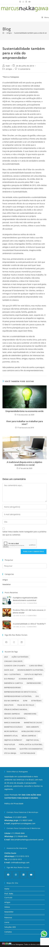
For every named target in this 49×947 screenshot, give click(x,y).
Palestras (8, 917)
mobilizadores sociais (30, 731)
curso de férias (35, 666)
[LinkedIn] (21, 642)
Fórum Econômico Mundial (15, 709)
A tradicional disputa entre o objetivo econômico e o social (24, 463)
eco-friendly (9, 679)
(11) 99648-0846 (18, 833)
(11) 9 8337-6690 (20, 817)
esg (37, 696)
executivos (9, 705)
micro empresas (11, 731)
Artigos (9, 69)
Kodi (8, 66)
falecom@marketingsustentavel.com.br (27, 839)
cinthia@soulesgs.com (20, 862)
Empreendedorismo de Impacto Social (20, 692)
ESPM (25, 701)
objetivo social (32, 740)
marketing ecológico (13, 727)
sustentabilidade (27, 753)
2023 (6, 657)
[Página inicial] (3, 33)
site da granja (10, 753)
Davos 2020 (9, 670)
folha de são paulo (25, 705)
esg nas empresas (11, 701)
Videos (7, 907)
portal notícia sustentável (30, 744)
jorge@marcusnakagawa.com (23, 823)
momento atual (11, 736)
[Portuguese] (6, 943)
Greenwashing (30, 714)
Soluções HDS (10, 927)
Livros (6, 922)
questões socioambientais (31, 749)
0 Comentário (32, 603)
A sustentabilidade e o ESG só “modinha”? (29, 624)
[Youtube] (31, 874)
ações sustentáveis (20, 657)
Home (6, 889)
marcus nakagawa (12, 723)
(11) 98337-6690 (25, 820)
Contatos (8, 932)
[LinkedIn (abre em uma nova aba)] (26, 2)
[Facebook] (6, 642)
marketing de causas (33, 723)
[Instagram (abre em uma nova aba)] (23, 2)
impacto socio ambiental (15, 718)
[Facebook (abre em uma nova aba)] (20, 2)
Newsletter (7, 584)
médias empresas (29, 736)
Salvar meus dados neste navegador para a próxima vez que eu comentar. (24, 533)
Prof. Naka (8, 893)
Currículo (8, 897)
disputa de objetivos (33, 674)
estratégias (36, 701)
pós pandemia (10, 749)
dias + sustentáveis (12, 674)
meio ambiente (32, 727)
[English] (3, 943)
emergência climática (13, 683)
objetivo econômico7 (13, 740)
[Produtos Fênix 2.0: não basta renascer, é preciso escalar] (7, 612)
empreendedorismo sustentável (18, 696)
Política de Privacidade (13, 803)
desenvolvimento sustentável (30, 670)
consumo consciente (13, 661)
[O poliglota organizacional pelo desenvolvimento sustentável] (7, 600)
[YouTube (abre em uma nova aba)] (29, 2)
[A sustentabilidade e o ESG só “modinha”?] (7, 625)
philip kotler (9, 744)
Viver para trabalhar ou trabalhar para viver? (24, 422)
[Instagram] (14, 642)
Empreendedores (34, 683)
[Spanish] (10, 943)
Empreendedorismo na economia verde (24, 411)
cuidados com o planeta (14, 666)
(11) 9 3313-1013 (22, 856)
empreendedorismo (12, 687)
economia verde (26, 679)
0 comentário (24, 69)
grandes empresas (12, 714)
